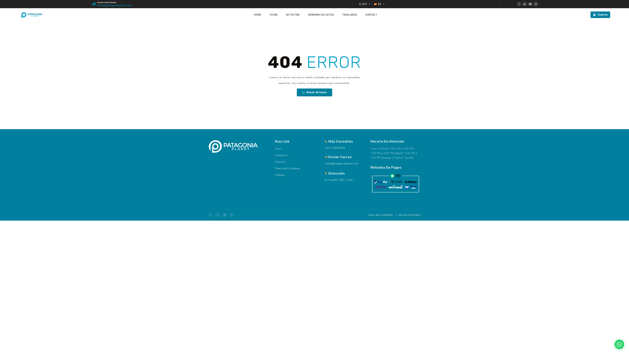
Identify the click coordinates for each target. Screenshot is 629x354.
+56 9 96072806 (335, 148)
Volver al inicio (316, 92)
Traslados (349, 14)
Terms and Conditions (287, 168)
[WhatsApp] (619, 344)
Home (257, 14)
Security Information (409, 215)
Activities (293, 14)
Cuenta (603, 14)
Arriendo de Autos (321, 14)
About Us (280, 162)
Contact (371, 14)
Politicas (280, 175)
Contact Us (281, 155)
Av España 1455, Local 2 (339, 180)
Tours (273, 14)
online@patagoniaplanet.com (115, 5)
